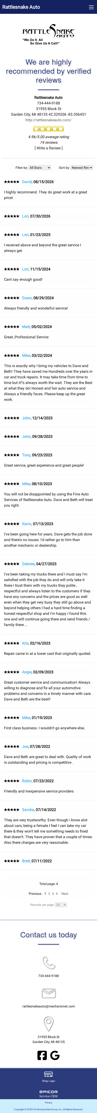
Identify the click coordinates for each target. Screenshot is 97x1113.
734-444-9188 (48, 976)
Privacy (48, 1102)
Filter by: (22, 168)
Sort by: (65, 168)
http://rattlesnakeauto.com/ (48, 120)
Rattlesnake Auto (21, 7)
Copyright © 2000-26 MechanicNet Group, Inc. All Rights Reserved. (48, 1109)
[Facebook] (42, 1055)
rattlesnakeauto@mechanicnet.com (48, 1006)
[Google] (55, 1055)
